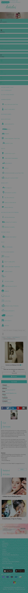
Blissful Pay (5, 545)
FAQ (3, 541)
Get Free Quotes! (5, 2)
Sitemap (4, 546)
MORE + (22, 469)
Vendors (9, 337)
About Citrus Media (7, 563)
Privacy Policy (6, 560)
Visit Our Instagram (6, 402)
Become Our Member (15, 2)
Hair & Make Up (16, 337)
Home (3, 337)
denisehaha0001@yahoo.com (9, 393)
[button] (1, 15)
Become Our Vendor (6, 0)
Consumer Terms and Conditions (10, 561)
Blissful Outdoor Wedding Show (10, 555)
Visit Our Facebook (6, 399)
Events (4, 549)
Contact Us (5, 558)
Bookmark (14, 373)
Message (14, 376)
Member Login (4, 3)
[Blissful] (8, 570)
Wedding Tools (6, 553)
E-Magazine (5, 543)
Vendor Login (15, 0)
